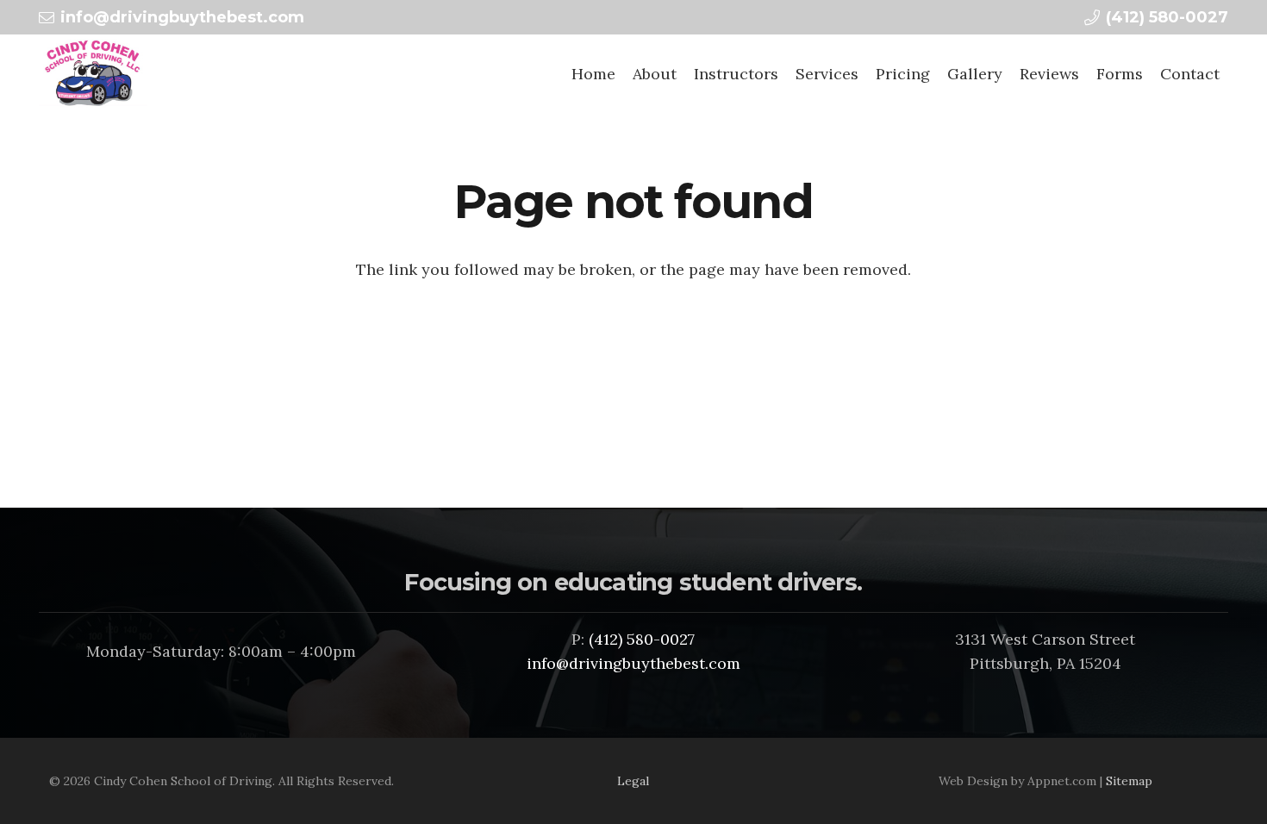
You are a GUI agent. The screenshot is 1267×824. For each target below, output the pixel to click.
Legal (633, 781)
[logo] (93, 73)
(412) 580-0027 (642, 639)
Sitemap (1129, 781)
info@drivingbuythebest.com (633, 663)
